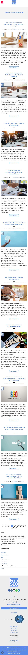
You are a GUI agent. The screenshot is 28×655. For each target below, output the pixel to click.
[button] (2, 2)
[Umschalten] (26, 557)
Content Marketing (6, 559)
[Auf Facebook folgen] (9, 590)
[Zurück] (3, 526)
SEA (17, 602)
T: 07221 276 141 (14, 640)
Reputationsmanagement (13, 604)
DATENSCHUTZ (14, 632)
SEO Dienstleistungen (14, 326)
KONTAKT (14, 628)
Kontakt (10, 650)
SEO (14, 602)
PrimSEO (23, 29)
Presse (2, 568)
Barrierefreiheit (4, 555)
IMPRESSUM (14, 630)
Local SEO (4, 563)
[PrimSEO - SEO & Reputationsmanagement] (14, 2)
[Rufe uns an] (16, 590)
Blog (7, 22)
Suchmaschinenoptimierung (15, 22)
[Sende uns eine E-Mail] (14, 590)
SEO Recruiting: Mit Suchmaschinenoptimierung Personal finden (14, 172)
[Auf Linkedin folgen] (19, 590)
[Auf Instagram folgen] (11, 590)
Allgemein (3, 552)
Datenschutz (22, 650)
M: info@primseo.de (14, 641)
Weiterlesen (14, 67)
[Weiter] (16, 528)
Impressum (15, 650)
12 (12, 528)
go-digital (4, 561)
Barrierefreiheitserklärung (14, 651)
